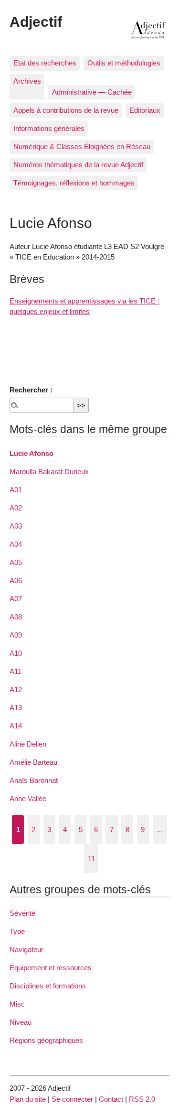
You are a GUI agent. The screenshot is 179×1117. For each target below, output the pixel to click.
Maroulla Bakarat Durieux (49, 471)
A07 (16, 599)
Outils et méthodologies (123, 63)
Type (17, 931)
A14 (16, 726)
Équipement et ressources (51, 968)
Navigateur (26, 949)
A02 (16, 508)
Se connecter (72, 1099)
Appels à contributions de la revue (65, 110)
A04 (16, 544)
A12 (16, 689)
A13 (16, 708)
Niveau (21, 1022)
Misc (17, 1004)
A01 (16, 490)
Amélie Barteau (33, 762)
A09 (16, 635)
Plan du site (28, 1099)
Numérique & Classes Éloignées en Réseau (81, 146)
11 (91, 859)
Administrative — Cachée (92, 92)
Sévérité (22, 913)
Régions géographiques (46, 1040)
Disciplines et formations (48, 986)
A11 (15, 671)
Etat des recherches (44, 63)
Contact (111, 1099)
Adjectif (36, 21)
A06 (16, 580)
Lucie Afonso (31, 453)
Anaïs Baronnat (34, 780)
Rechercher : (31, 390)
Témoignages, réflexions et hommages (74, 183)
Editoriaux (144, 110)
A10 (16, 653)
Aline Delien (28, 744)
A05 (16, 562)
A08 (16, 617)
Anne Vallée (28, 798)
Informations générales (48, 128)
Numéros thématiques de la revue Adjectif (78, 165)
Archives (27, 81)
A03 (16, 526)
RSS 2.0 (142, 1099)
